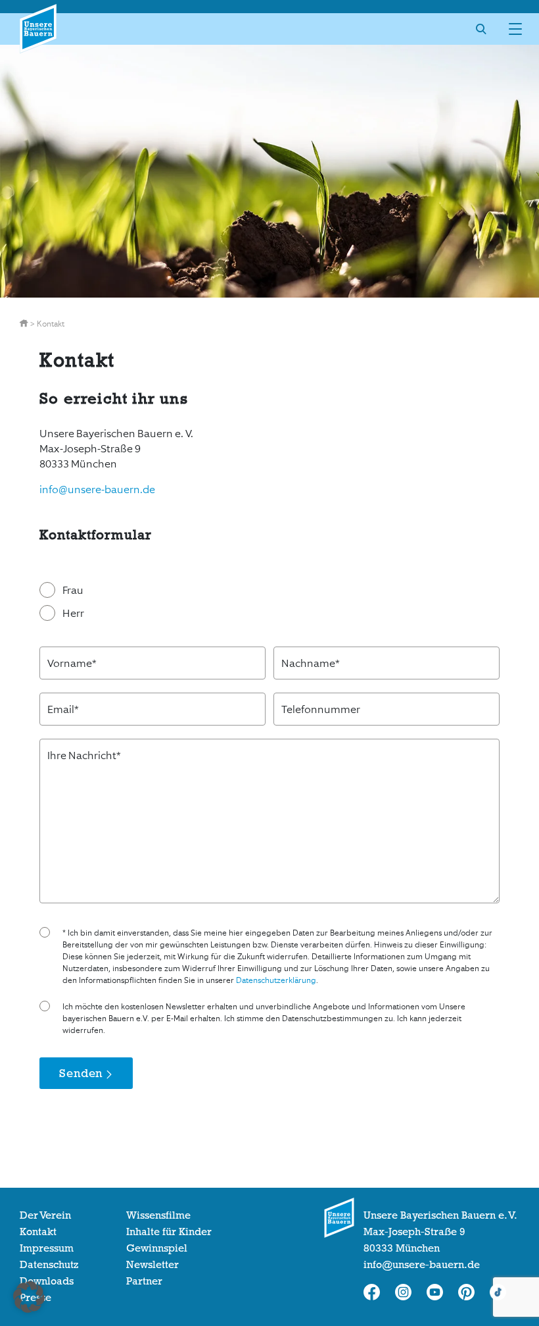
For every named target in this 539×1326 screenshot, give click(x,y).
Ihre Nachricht (84, 755)
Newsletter (152, 1265)
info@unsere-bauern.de (97, 489)
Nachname (310, 663)
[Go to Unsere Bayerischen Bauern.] (25, 324)
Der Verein (45, 1215)
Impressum (47, 1248)
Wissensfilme (158, 1215)
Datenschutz (49, 1265)
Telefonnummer (320, 709)
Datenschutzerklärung (276, 980)
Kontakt (38, 1232)
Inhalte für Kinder (169, 1232)
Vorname (72, 663)
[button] (29, 1297)
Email (63, 709)
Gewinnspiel (156, 1248)
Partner (144, 1281)
